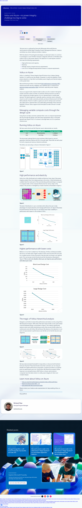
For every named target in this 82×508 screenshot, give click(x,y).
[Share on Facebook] (22, 33)
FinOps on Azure (76, 498)
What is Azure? (2, 498)
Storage (27, 39)
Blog (34, 501)
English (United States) (4, 503)
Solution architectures (29, 500)
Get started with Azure (10, 498)
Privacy (21, 507)
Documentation (30, 501)
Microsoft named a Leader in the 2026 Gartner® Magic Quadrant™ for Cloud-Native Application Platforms (40, 451)
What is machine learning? (17, 502)
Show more (40, 43)
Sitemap (11, 507)
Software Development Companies (6, 501)
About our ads (49, 507)
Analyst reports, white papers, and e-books (62, 501)
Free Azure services (60, 498)
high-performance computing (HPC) (50, 83)
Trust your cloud (32, 498)
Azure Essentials (38, 498)
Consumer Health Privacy (4, 507)
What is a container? (46, 502)
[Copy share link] (20, 33)
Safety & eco (40, 507)
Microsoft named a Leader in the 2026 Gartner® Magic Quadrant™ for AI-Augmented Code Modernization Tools (64, 451)
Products (49, 498)
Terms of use (31, 507)
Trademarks (36, 507)
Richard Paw (7, 20)
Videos (71, 501)
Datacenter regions (25, 498)
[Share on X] (24, 33)
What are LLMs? (39, 502)
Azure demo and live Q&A (41, 500)
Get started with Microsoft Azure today (32, 385)
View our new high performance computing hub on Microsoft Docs (39, 382)
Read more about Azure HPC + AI (31, 383)
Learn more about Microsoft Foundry (18, 482)
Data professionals (51, 39)
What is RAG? (52, 502)
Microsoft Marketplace (17, 501)
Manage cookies (26, 507)
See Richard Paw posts (18, 408)
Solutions (10, 500)
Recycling (45, 507)
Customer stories (45, 498)
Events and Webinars (50, 501)
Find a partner (24, 501)
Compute (22, 39)
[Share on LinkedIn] (27, 33)
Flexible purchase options (68, 498)
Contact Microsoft (16, 507)
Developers (50, 41)
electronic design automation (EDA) (29, 87)
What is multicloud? (8, 502)
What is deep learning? (26, 502)
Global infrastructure (18, 498)
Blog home (6, 8)
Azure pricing (54, 498)
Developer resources (38, 501)
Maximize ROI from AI (4, 500)
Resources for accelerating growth (18, 500)
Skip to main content (4, 0)
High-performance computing (39, 40)
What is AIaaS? (33, 502)
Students (44, 501)
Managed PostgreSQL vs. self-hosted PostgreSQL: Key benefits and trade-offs (17, 450)
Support (34, 500)
